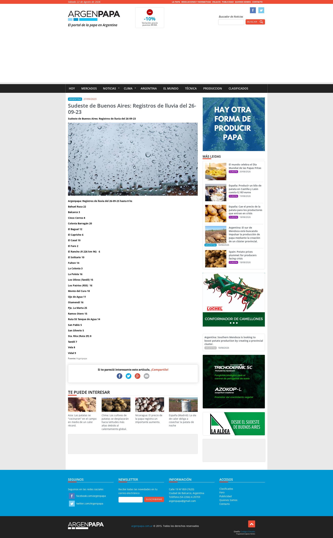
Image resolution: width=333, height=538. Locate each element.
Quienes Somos (243, 2)
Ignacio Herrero (250, 534)
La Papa (176, 2)
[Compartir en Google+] (137, 376)
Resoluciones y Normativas (196, 2)
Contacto (257, 2)
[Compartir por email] (146, 376)
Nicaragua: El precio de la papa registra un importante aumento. (148, 419)
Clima (128, 88)
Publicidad (228, 2)
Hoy (72, 88)
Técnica (191, 88)
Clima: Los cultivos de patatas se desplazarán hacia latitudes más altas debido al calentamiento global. (115, 422)
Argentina (149, 88)
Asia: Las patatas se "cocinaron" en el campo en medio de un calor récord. (82, 420)
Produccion (212, 88)
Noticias (109, 88)
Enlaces (216, 2)
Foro (221, 492)
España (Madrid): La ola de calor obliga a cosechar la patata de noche (182, 420)
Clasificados (238, 88)
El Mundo (170, 88)
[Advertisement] (166, 58)
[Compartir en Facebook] (119, 376)
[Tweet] (128, 376)
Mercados (89, 88)
